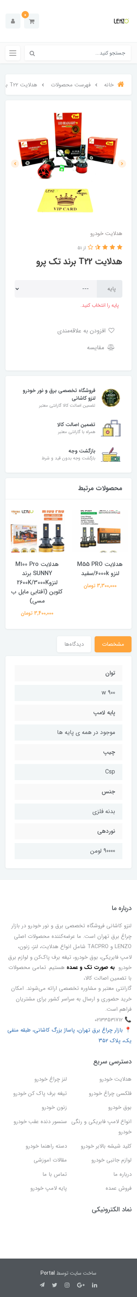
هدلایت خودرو (115, 1079)
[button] (31, 21)
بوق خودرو (120, 1107)
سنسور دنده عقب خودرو (40, 1121)
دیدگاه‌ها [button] (74, 644)
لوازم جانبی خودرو (111, 1160)
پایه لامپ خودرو (48, 1188)
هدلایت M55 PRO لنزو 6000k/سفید (100, 569)
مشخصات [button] (113, 644)
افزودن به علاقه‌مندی (82, 330)
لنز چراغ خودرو (50, 1079)
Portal (48, 1273)
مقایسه (96, 347)
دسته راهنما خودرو (46, 1146)
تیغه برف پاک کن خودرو (40, 1093)
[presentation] (122, 164)
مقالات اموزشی (50, 1160)
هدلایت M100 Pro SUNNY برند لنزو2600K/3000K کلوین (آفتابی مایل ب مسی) (36, 582)
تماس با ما (54, 1174)
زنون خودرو (54, 1107)
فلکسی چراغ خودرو (110, 1093)
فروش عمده (119, 1188)
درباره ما (122, 1174)
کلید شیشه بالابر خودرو (106, 1146)
